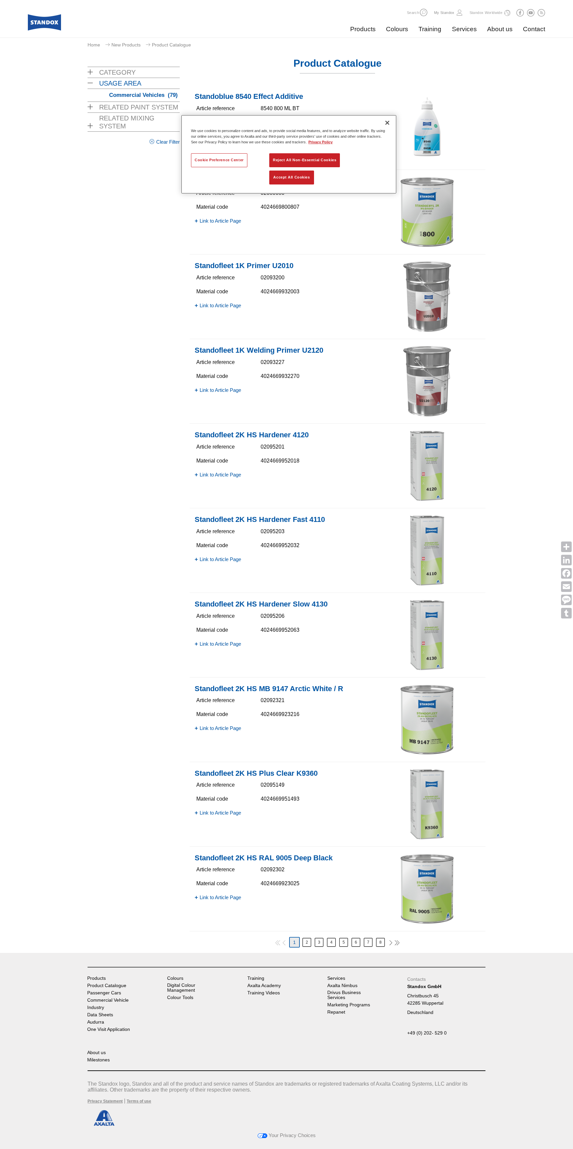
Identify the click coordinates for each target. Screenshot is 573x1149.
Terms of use (139, 1101)
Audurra (95, 1022)
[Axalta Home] (44, 24)
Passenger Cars (104, 992)
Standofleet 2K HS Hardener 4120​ (252, 435)
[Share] (566, 546)
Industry (95, 1007)
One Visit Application (108, 1029)
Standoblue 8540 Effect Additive (249, 96)
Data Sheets (100, 1014)
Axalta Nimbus (342, 985)
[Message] (566, 600)
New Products (126, 44)
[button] (423, 12)
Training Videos (263, 992)
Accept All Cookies (291, 177)
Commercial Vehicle (108, 1000)
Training (429, 29)
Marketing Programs (348, 1004)
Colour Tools (180, 997)
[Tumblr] (566, 613)
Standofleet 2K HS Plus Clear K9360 (256, 773)
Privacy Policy (320, 142)
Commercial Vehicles (143, 95)
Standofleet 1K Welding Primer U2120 (259, 350)
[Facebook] (566, 573)
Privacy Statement (105, 1101)
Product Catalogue (106, 985)
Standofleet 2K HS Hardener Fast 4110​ (260, 519)
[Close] (387, 122)
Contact (534, 29)
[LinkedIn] (566, 560)
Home (94, 44)
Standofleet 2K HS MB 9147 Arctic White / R (269, 688)
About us (500, 29)
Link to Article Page (220, 221)
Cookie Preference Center (219, 160)
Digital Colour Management (181, 988)
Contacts (416, 979)
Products (363, 29)
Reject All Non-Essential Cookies (304, 160)
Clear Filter (168, 142)
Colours (397, 29)
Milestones (98, 1059)
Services (464, 29)
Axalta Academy (264, 985)
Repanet (336, 1012)
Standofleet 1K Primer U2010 (244, 265)
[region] (289, 154)
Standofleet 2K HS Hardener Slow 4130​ (261, 604)
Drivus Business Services (344, 995)
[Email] (566, 586)
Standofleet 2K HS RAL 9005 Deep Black (264, 858)
